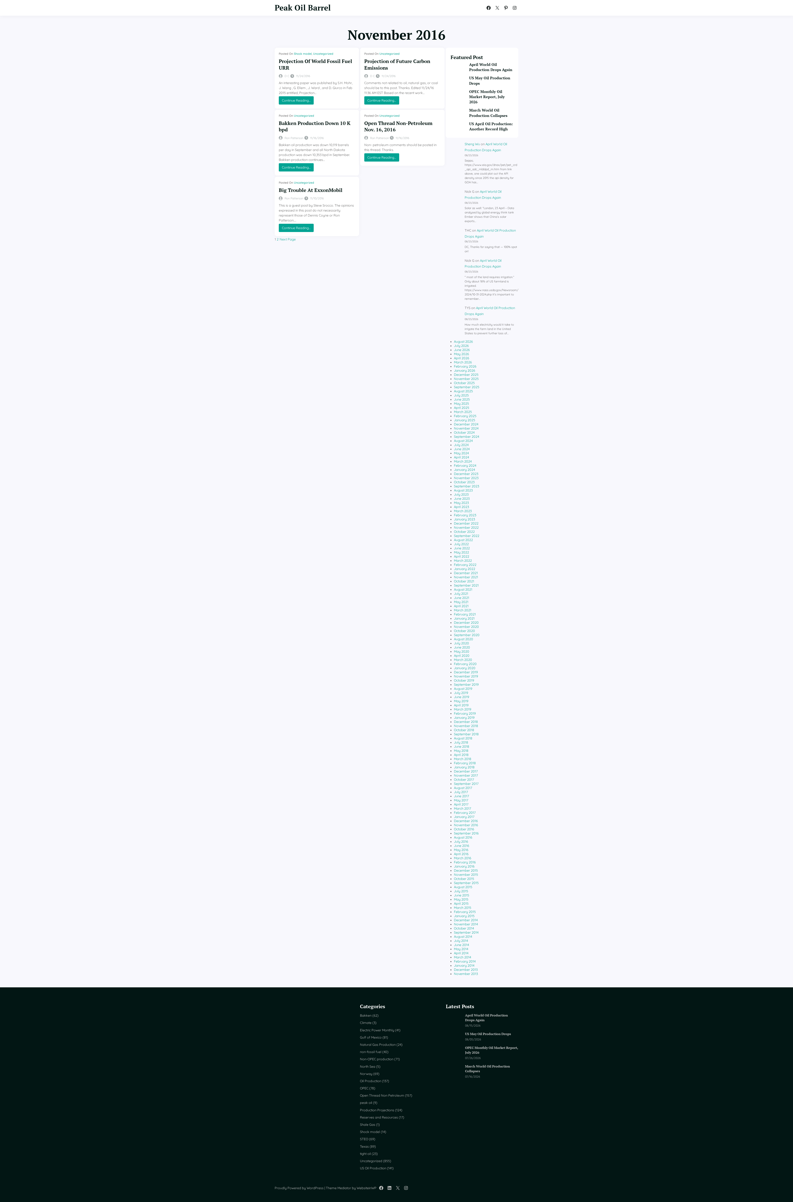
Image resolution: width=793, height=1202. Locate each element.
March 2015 (462, 908)
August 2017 (463, 788)
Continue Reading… (297, 101)
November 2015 (466, 874)
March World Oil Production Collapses (488, 113)
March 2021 (462, 610)
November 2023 (466, 478)
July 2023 (461, 494)
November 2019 (466, 676)
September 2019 (466, 684)
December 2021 (466, 573)
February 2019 (465, 713)
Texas (364, 1146)
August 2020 (463, 639)
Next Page (288, 239)
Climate (366, 1023)
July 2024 (461, 445)
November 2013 (466, 974)
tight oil (365, 1154)
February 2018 (465, 763)
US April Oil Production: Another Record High (491, 126)
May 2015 (461, 899)
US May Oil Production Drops (489, 80)
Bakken (366, 1015)
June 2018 (461, 746)
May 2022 (461, 552)
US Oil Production (373, 1168)
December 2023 (466, 474)
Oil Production (370, 1081)
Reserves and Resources (379, 1117)
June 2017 (461, 796)
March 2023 (463, 511)
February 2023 (465, 515)
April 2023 (461, 507)
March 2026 (463, 362)
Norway (366, 1074)
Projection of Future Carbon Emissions (397, 64)
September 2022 (466, 536)
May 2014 (461, 949)
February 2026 (465, 366)
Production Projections (377, 1110)
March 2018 (462, 759)
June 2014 (461, 945)
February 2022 (465, 565)
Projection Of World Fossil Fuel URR (315, 64)
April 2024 (461, 457)
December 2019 (466, 672)
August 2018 (463, 738)
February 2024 (465, 465)
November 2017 (466, 775)
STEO (364, 1139)
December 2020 (466, 622)
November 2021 (466, 577)
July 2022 (461, 544)
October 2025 (464, 383)
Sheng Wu (472, 144)
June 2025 (462, 399)
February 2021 (465, 614)
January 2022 (464, 569)
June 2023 (462, 498)
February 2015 (465, 912)
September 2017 (466, 784)
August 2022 (463, 540)
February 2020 (465, 664)
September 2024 (466, 436)
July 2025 (461, 395)
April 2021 (461, 606)
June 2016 (461, 846)
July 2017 (461, 792)
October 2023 (464, 482)
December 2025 (466, 375)
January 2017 (464, 817)
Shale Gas (367, 1124)
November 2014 (466, 924)
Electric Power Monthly (377, 1030)
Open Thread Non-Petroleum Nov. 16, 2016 (398, 126)
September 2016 (466, 833)
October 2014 (464, 928)
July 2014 (461, 941)
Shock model (303, 54)
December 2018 (466, 722)
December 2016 (466, 821)
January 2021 (464, 618)
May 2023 (461, 503)
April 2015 (461, 903)
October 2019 (464, 680)
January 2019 (464, 717)
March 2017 (462, 808)
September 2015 (466, 883)
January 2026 (464, 370)
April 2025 (461, 408)
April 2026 (461, 358)
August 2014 (463, 936)
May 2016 (461, 850)
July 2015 (461, 891)
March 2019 (462, 709)
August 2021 (463, 589)
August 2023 (463, 490)
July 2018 (461, 742)
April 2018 (461, 755)
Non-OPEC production (376, 1059)
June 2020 (462, 647)
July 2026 (461, 346)
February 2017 (465, 812)
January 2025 (464, 420)
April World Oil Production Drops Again (490, 67)
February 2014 (465, 961)
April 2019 (461, 705)
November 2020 (466, 627)
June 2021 (461, 598)
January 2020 (464, 668)
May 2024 (461, 453)
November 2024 (466, 428)
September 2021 (466, 585)
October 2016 (464, 829)
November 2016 (466, 825)
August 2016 (463, 837)
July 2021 (461, 593)
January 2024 (464, 470)
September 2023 (466, 486)
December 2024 (466, 424)
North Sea (367, 1066)
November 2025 (466, 379)
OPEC (364, 1088)
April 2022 (461, 556)
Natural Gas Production (378, 1045)
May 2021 (461, 602)
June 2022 (462, 548)
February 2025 (465, 416)
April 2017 (461, 804)
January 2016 (464, 866)
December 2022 (466, 523)
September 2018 (466, 734)
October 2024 (464, 432)
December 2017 (466, 771)
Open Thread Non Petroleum (382, 1095)
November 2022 (466, 527)
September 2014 (466, 932)
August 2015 (463, 887)
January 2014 (464, 965)
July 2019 (461, 693)
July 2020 (461, 643)
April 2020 (461, 655)
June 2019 (461, 697)
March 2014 (462, 957)
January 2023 (464, 519)
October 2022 (464, 532)
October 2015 (464, 879)
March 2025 (463, 412)
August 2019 (463, 689)
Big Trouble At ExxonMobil (310, 190)
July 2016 (461, 841)
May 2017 (461, 800)
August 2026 (463, 341)
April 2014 (461, 953)
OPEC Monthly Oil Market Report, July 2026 (487, 96)
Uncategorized (323, 54)
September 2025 (466, 387)
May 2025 (461, 403)
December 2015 (466, 870)
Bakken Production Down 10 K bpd (314, 126)
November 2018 (466, 726)
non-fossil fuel (370, 1052)
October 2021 (464, 581)
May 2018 (461, 751)
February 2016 (465, 862)
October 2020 (464, 631)
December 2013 (466, 970)
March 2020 (463, 660)
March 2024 (463, 461)
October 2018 (464, 730)
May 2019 (461, 701)
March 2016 (462, 858)
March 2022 (463, 560)
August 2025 (463, 391)
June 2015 (461, 895)
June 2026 (462, 350)
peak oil (366, 1103)
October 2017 (464, 779)
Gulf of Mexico (371, 1037)
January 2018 (464, 767)
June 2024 (462, 449)
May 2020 (461, 651)
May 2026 (461, 354)
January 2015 (464, 916)
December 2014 (466, 920)
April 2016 (461, 854)
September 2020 (467, 635)
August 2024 (463, 441)
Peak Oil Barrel (303, 7)
